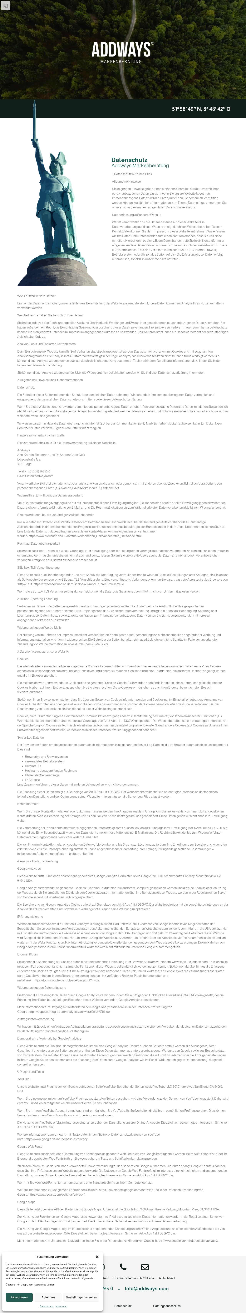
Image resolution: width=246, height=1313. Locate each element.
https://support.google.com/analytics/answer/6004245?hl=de (69, 1011)
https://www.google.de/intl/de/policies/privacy (57, 1139)
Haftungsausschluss (167, 1306)
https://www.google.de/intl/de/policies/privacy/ (186, 1240)
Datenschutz (47, 1306)
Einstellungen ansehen (81, 1297)
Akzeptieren (19, 1297)
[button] (97, 1257)
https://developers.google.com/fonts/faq (126, 1190)
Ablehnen (48, 1297)
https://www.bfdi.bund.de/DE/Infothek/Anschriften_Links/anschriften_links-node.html (85, 536)
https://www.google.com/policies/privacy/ (56, 1194)
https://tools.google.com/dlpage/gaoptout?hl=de (66, 980)
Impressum (61, 1306)
